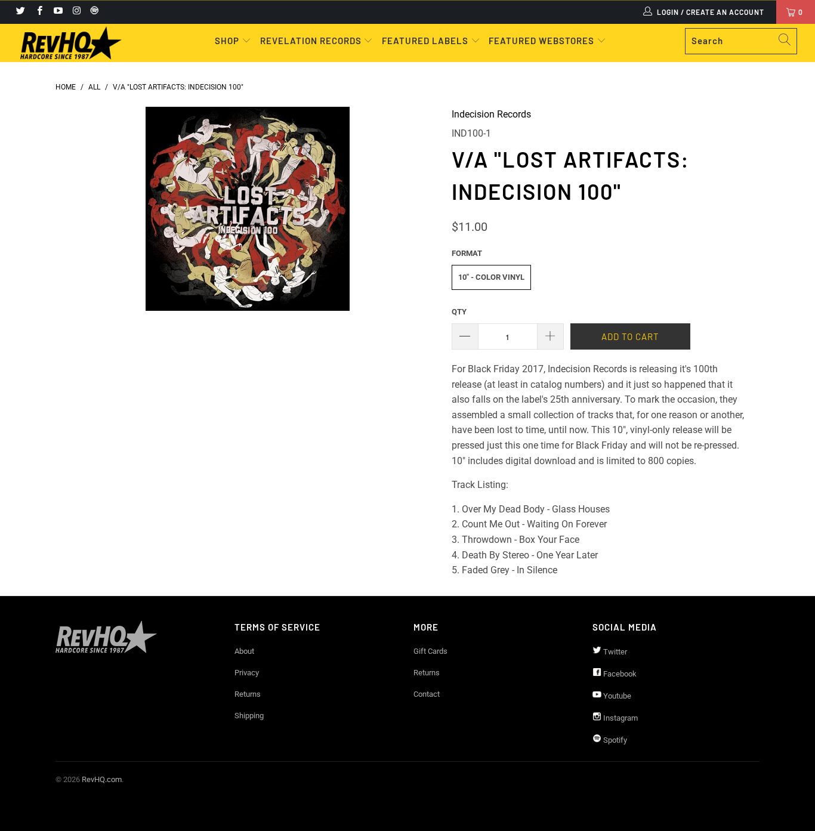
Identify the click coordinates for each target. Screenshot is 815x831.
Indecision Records (491, 114)
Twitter (614, 651)
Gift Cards (430, 651)
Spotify (614, 740)
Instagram (619, 717)
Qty (459, 311)
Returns (247, 694)
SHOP (228, 40)
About (244, 651)
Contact (426, 694)
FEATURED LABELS (425, 40)
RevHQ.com (102, 779)
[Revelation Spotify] (92, 12)
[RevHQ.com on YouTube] (58, 12)
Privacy (246, 672)
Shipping (249, 715)
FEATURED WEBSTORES (543, 40)
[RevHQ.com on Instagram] (76, 12)
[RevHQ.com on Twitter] (20, 12)
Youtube (616, 695)
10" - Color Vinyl (491, 277)
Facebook (619, 673)
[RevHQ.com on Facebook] (38, 12)
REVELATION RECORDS (311, 40)
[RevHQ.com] (71, 43)
